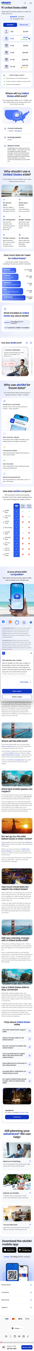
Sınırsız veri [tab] (24, 25)
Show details (24, 682)
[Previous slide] (26, 342)
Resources (5, 1300)
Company (5, 1292)
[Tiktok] (28, 1336)
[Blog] (17, 1156)
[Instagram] (23, 1336)
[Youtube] (19, 1336)
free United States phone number (15, 754)
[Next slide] (31, 342)
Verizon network (6, 746)
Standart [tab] (10, 25)
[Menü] (31, 3)
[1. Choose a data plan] (15, 361)
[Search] (25, 3)
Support (4, 1307)
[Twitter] (10, 1336)
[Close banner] (31, 653)
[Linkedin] (15, 1336)
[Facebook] (6, 1336)
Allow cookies (17, 691)
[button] (17, 32)
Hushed (11, 753)
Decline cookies (17, 697)
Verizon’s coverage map (16, 760)
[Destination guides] (17, 1187)
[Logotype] (6, 3)
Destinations (6, 1285)
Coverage (17, 131)
